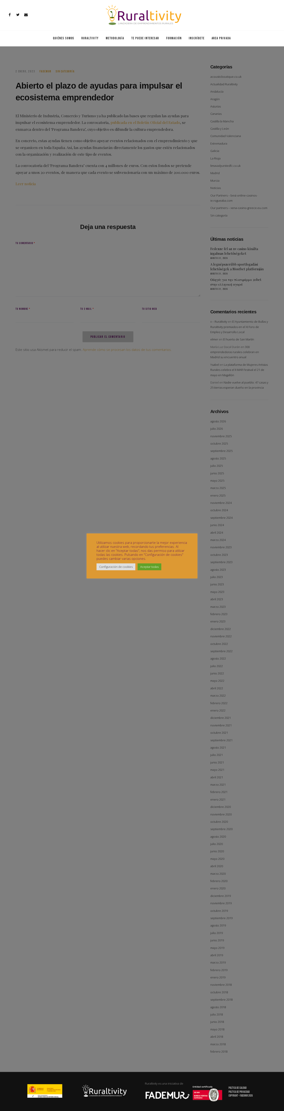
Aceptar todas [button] (149, 567)
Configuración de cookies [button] (116, 567)
